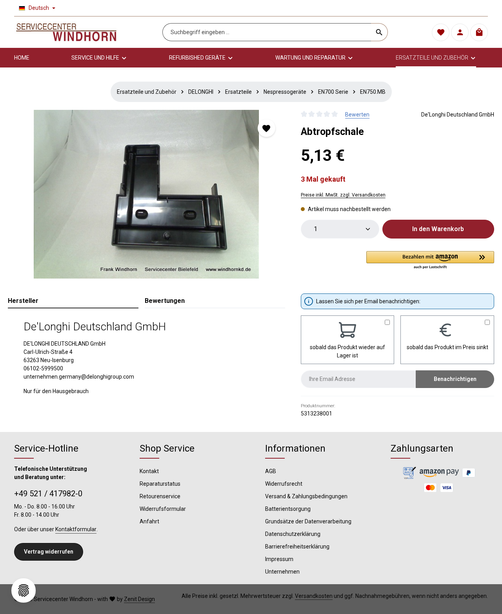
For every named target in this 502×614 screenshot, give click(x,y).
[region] (146, 194)
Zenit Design (139, 599)
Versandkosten (314, 596)
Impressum (279, 559)
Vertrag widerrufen (48, 551)
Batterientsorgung (288, 509)
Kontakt (149, 471)
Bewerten (357, 114)
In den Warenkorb (438, 229)
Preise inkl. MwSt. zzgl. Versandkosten (343, 195)
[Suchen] (379, 32)
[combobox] (266, 32)
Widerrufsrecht (283, 484)
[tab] (73, 301)
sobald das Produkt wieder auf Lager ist (347, 351)
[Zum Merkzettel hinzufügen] (266, 128)
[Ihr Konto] (460, 32)
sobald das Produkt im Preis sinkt (447, 347)
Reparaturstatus (160, 484)
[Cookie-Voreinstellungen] (23, 590)
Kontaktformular (75, 529)
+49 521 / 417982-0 (48, 493)
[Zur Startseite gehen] (66, 32)
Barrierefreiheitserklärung (297, 546)
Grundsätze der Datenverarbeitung (308, 521)
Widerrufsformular (163, 509)
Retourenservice (160, 496)
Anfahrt (149, 521)
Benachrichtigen (455, 379)
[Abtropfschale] (146, 194)
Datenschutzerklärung (292, 534)
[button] (430, 260)
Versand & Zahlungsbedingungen (306, 496)
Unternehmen (282, 571)
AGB (270, 471)
